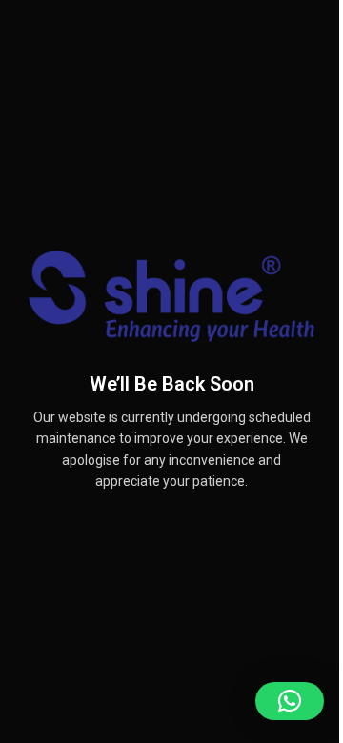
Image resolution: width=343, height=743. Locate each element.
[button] (289, 701)
